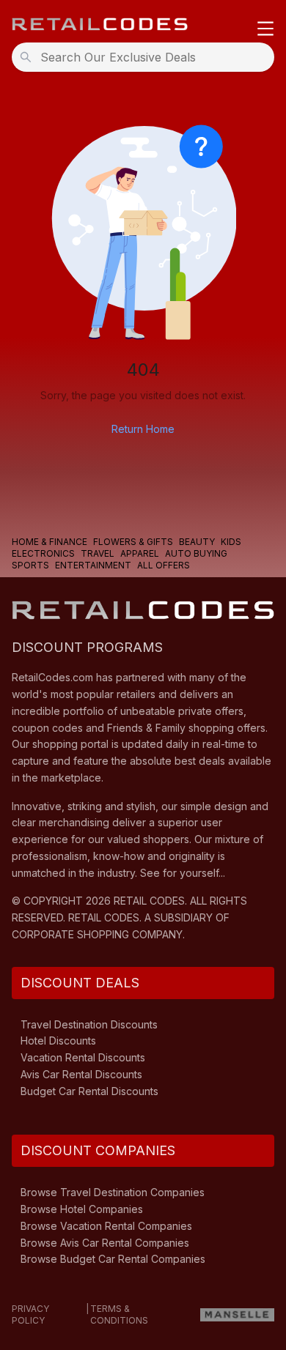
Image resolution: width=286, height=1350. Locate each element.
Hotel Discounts (58, 1040)
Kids (231, 541)
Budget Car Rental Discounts (89, 1091)
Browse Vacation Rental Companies (106, 1226)
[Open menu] (265, 30)
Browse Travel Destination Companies (113, 1192)
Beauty (197, 541)
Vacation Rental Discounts (83, 1057)
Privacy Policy (30, 1314)
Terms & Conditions (119, 1314)
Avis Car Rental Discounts (81, 1074)
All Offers (163, 565)
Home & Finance (49, 541)
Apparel (139, 553)
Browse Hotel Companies (82, 1209)
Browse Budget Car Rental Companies (113, 1259)
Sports (30, 565)
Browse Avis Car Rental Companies (105, 1242)
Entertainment (93, 565)
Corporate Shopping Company (97, 934)
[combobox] (147, 57)
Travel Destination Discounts (89, 1024)
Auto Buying (196, 553)
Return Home (143, 429)
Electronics (43, 553)
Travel (97, 553)
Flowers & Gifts (133, 541)
